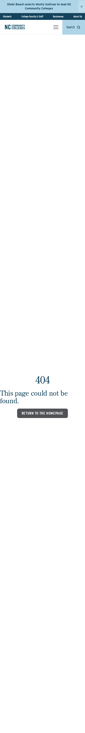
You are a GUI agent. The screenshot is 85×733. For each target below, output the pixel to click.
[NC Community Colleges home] (20, 27)
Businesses (58, 16)
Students (7, 16)
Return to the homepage (42, 413)
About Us (77, 16)
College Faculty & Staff (32, 16)
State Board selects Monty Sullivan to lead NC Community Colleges (39, 6)
